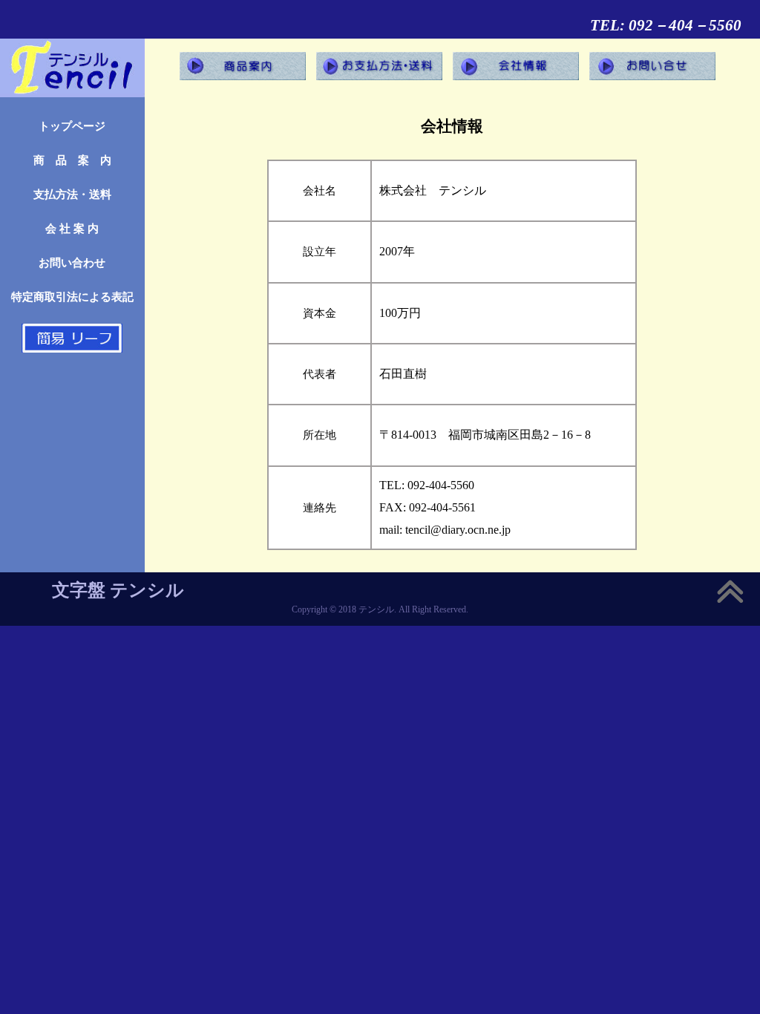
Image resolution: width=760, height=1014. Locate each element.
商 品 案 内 (72, 160)
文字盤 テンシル (118, 590)
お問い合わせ (72, 262)
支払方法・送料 (72, 194)
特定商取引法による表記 (72, 296)
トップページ (72, 126)
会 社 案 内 (72, 228)
